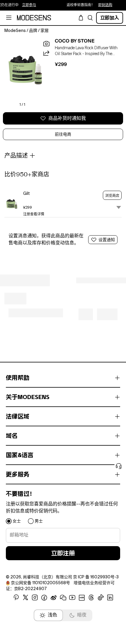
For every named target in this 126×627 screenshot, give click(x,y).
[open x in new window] (25, 597)
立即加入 (109, 18)
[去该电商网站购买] (11, 204)
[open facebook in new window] (44, 597)
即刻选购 (103, 5)
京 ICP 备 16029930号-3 (96, 577)
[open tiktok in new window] (100, 597)
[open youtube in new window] (72, 597)
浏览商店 (112, 195)
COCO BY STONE (75, 41)
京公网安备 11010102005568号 (40, 583)
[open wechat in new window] (63, 597)
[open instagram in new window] (34, 597)
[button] (90, 17)
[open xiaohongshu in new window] (81, 597)
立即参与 (26, 5)
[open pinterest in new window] (16, 597)
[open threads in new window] (91, 597)
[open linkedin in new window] (110, 597)
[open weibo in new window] (53, 597)
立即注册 (63, 553)
